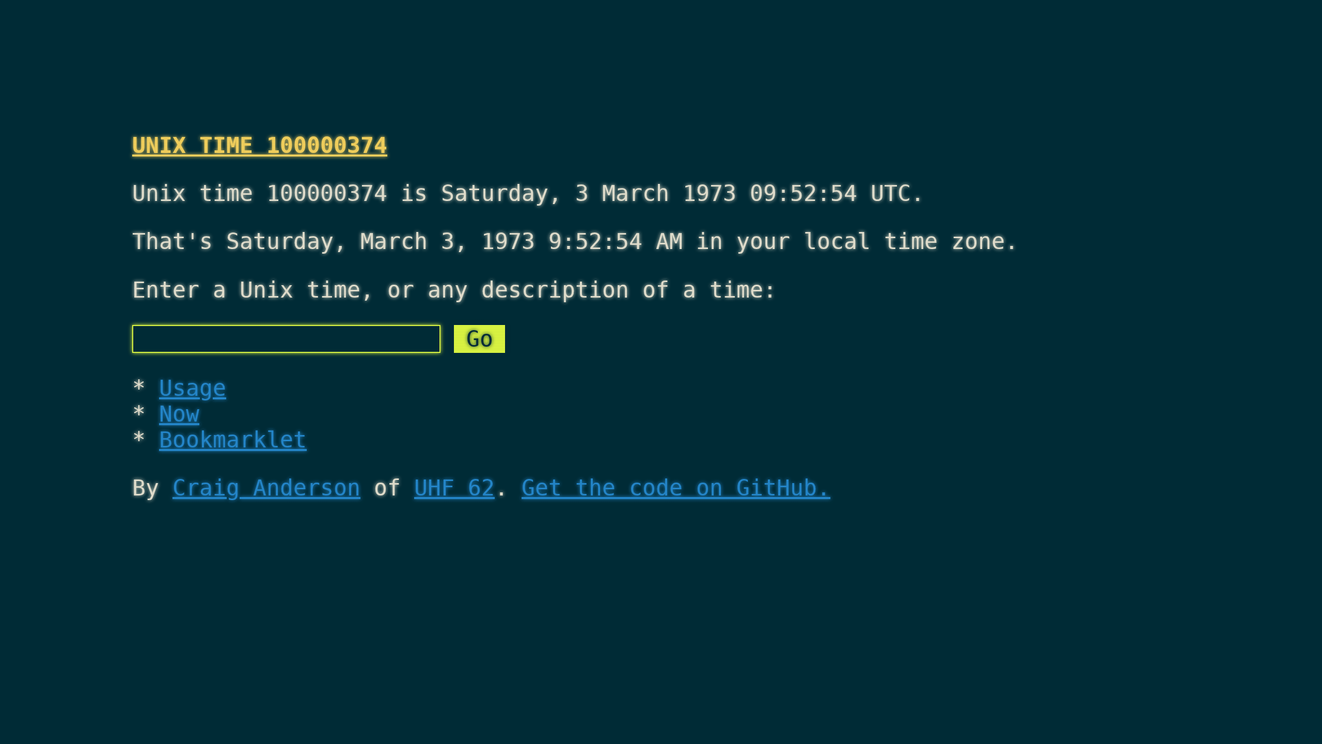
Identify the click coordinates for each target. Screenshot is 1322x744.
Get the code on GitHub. (676, 488)
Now (179, 414)
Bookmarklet (233, 440)
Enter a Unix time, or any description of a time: (454, 290)
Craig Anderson (266, 488)
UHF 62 (454, 488)
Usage (192, 388)
